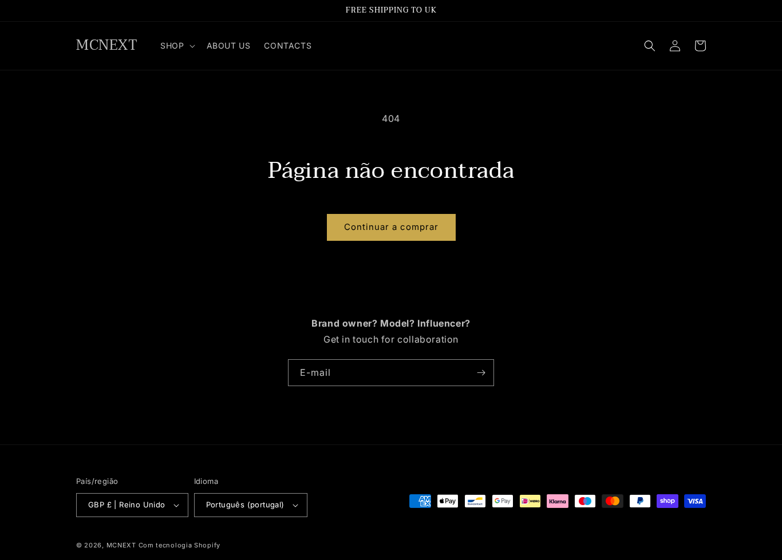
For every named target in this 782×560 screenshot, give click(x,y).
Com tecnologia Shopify (179, 545)
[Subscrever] (480, 372)
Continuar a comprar (391, 226)
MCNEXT (121, 545)
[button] (176, 46)
